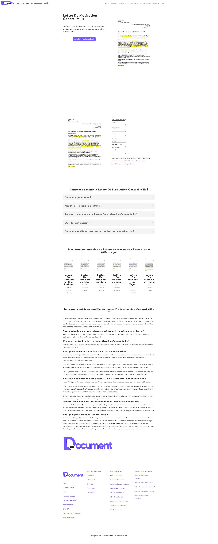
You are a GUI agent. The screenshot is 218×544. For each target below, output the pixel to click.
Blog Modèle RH (68, 518)
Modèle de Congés (116, 497)
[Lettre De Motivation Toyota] (133, 265)
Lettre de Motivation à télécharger (149, 3)
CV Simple (90, 475)
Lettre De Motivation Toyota (133, 279)
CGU (129, 161)
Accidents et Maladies (118, 506)
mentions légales (139, 161)
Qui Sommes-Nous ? (70, 500)
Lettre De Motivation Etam (101, 278)
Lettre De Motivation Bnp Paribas (68, 279)
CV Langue (90, 493)
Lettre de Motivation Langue (144, 491)
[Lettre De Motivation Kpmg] (149, 265)
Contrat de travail (116, 475)
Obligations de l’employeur (119, 501)
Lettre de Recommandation (120, 484)
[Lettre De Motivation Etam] (100, 265)
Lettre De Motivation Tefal (85, 278)
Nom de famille (117, 144)
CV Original (91, 480)
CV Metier (90, 484)
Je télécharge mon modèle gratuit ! (122, 163)
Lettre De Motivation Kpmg (149, 278)
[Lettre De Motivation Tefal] (84, 265)
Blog (163, 3)
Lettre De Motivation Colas (117, 278)
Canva (114, 133)
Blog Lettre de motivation (72, 513)
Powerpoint (115, 128)
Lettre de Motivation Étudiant (144, 487)
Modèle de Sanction (117, 493)
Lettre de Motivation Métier (143, 483)
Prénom (114, 139)
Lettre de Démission (117, 480)
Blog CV (66, 509)
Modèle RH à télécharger (117, 3)
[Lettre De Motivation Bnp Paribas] (68, 265)
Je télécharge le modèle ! (84, 39)
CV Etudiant (91, 488)
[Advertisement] (109, 93)
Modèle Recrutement (117, 488)
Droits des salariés (116, 510)
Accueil (107, 3)
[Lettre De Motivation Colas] (117, 265)
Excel (113, 122)
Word (113, 117)
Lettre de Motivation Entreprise (69, 290)
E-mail (114, 150)
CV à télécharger (132, 3)
